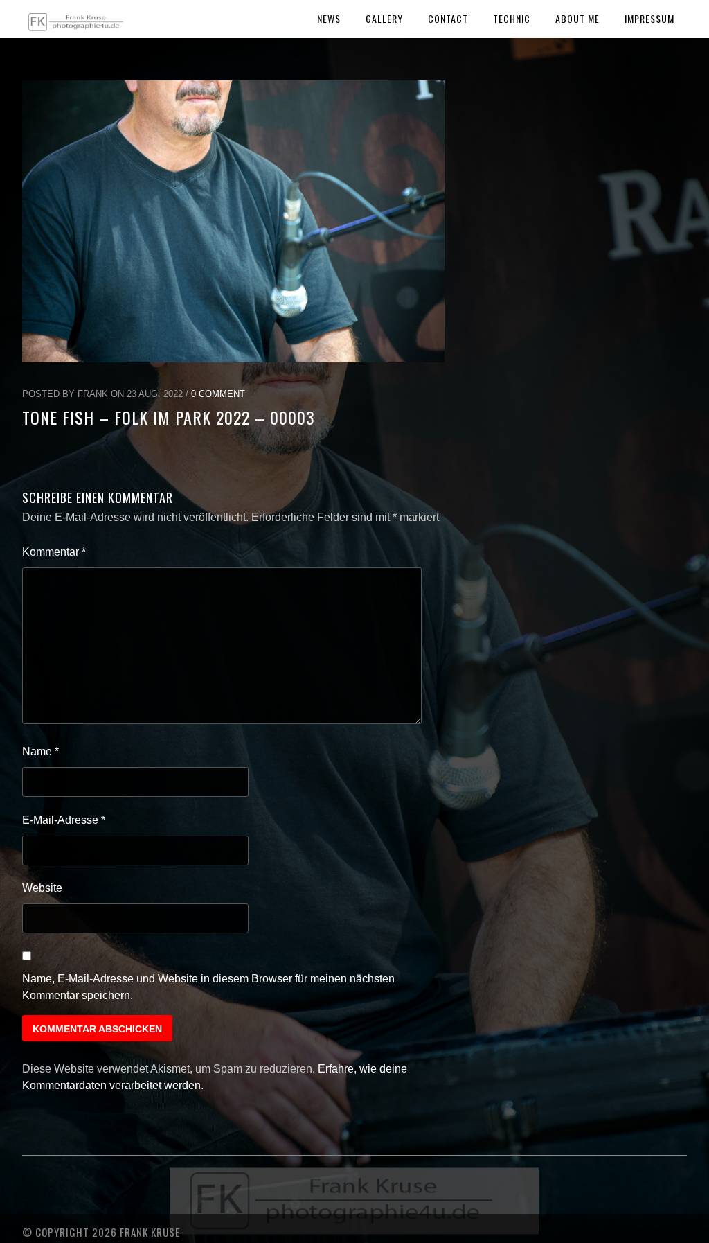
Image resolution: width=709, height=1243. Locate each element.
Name (40, 751)
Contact (448, 18)
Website (42, 888)
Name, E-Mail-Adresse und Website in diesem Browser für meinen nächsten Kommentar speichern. (208, 987)
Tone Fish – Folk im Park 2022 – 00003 (168, 417)
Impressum (649, 18)
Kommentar (54, 552)
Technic (511, 18)
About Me (577, 18)
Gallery (384, 18)
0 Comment (218, 394)
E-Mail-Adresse (63, 820)
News (329, 18)
